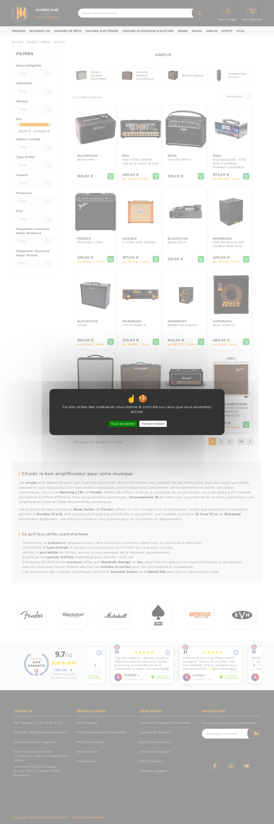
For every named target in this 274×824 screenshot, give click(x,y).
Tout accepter (123, 424)
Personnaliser (153, 424)
